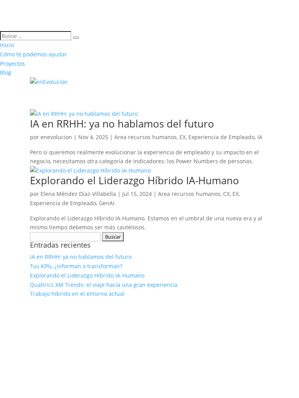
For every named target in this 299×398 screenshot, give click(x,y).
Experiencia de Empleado (221, 137)
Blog (5, 72)
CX (226, 193)
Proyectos (12, 63)
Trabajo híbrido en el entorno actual (77, 293)
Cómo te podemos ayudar (33, 54)
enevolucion (56, 137)
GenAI (106, 203)
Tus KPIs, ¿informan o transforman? (76, 266)
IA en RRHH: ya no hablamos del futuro (122, 124)
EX (182, 137)
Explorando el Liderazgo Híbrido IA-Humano (134, 180)
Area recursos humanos (145, 137)
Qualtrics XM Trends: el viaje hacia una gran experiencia (104, 284)
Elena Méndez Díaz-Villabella (78, 193)
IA (259, 137)
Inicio (7, 45)
